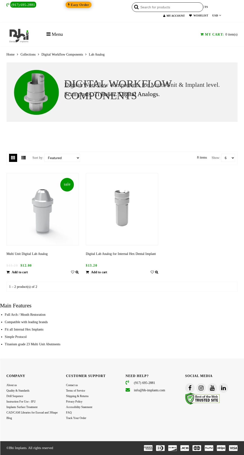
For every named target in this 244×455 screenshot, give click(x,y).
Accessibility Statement (79, 407)
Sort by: (37, 158)
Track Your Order (76, 418)
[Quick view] (77, 272)
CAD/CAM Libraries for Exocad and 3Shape (32, 412)
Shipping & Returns (77, 396)
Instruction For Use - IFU (21, 401)
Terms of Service (75, 390)
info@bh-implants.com (149, 390)
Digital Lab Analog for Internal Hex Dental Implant (121, 254)
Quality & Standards (18, 390)
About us (11, 385)
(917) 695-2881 (23, 4)
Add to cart (20, 272)
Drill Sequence (14, 396)
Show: (216, 158)
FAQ (69, 412)
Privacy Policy (74, 401)
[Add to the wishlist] (72, 272)
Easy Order (79, 5)
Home (10, 54)
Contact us (72, 385)
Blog (9, 418)
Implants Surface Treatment (21, 407)
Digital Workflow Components (62, 54)
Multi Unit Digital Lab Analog (27, 254)
